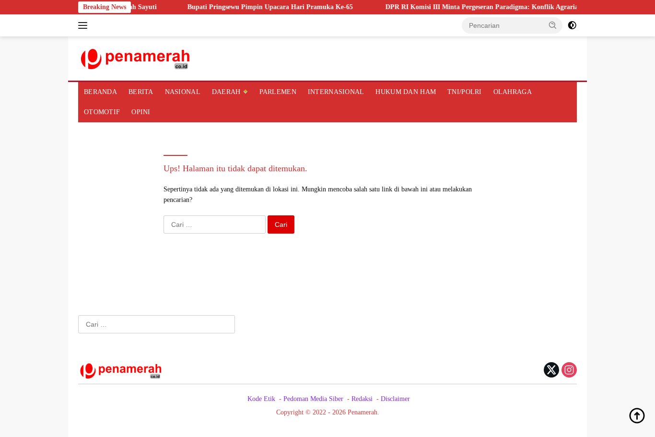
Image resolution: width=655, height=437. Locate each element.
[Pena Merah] (136, 57)
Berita (141, 91)
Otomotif (102, 112)
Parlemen (277, 91)
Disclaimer (395, 398)
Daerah (226, 91)
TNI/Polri (464, 91)
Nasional (182, 91)
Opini (140, 112)
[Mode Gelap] (572, 25)
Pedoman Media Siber (313, 398)
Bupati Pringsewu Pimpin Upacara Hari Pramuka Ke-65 (262, 7)
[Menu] (84, 25)
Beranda (100, 91)
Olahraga (512, 91)
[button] (552, 25)
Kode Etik (261, 398)
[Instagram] (569, 370)
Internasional (336, 91)
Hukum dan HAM (405, 91)
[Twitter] (551, 370)
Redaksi (362, 398)
